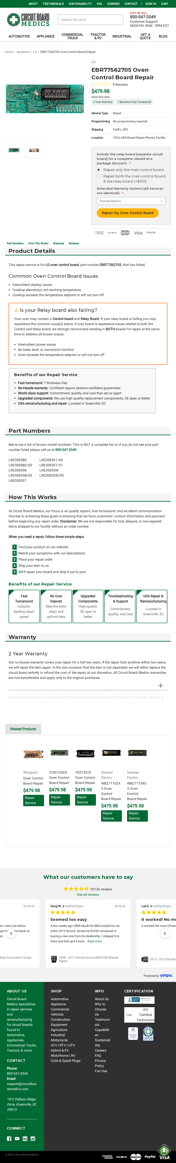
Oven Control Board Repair (33, 780)
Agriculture (59, 1030)
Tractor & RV (98, 36)
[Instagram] (33, 1138)
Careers (113, 3)
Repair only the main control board (133, 170)
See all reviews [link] (88, 895)
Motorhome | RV (63, 1055)
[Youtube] (17, 1138)
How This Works (38, 243)
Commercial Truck (72, 36)
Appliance (46, 36)
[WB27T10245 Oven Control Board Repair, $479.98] (111, 754)
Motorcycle (59, 1040)
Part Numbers (15, 243)
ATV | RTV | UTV (63, 1045)
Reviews (74, 243)
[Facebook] (9, 1138)
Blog (163, 36)
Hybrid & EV (60, 1050)
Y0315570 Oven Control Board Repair (85, 777)
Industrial (122, 36)
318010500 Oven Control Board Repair (59, 777)
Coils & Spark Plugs (65, 1061)
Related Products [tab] (23, 729)
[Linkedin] (25, 1138)
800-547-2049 (143, 17)
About (33, 3)
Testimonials (53, 3)
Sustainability (80, 3)
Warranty (58, 243)
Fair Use (101, 1071)
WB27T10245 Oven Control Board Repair (111, 791)
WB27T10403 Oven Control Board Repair (137, 791)
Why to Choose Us (100, 1009)
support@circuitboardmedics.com (21, 1084)
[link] (88, 959)
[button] (11, 933)
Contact (131, 3)
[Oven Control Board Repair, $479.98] (33, 754)
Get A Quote (145, 36)
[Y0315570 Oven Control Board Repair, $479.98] (85, 754)
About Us (102, 999)
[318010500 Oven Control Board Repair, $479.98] (59, 754)
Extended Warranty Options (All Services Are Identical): (130, 191)
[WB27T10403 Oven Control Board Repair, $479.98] (137, 754)
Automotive (19, 36)
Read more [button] (95, 941)
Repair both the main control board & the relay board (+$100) (134, 178)
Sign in (151, 3)
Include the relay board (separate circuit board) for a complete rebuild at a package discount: (130, 158)
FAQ (99, 3)
